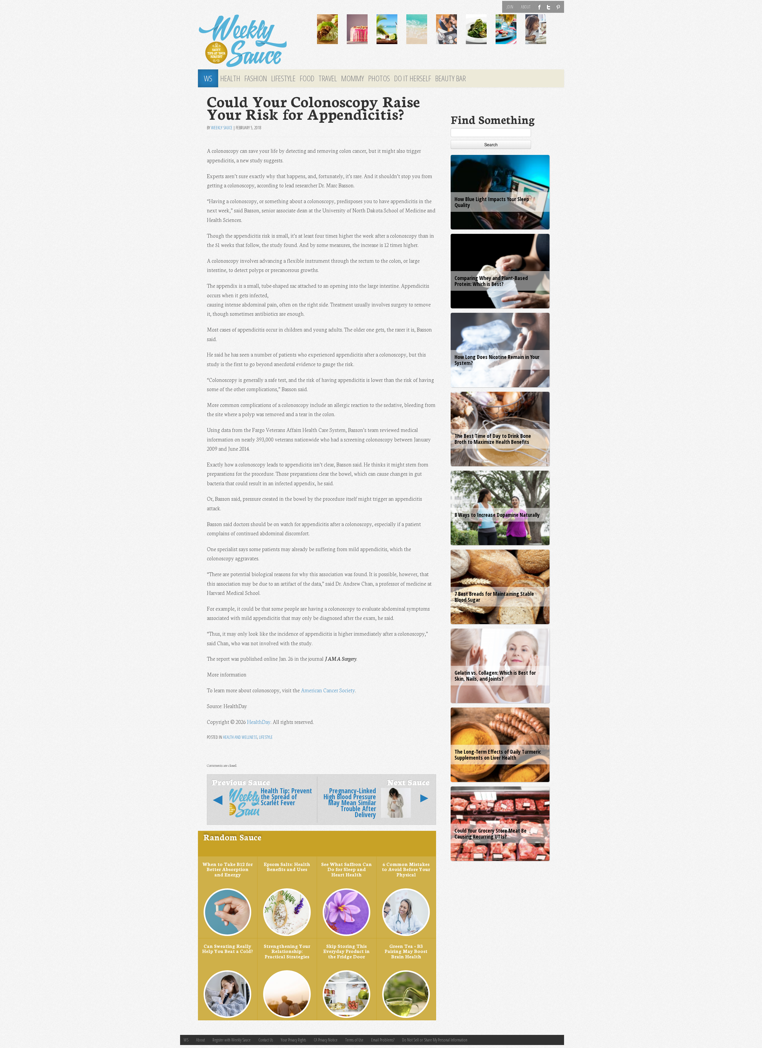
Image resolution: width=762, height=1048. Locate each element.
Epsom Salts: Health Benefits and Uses (287, 867)
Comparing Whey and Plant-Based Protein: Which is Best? (491, 280)
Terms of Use (354, 1040)
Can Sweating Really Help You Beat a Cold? (227, 948)
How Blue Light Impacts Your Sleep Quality (492, 202)
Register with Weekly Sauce (232, 1040)
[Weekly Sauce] (253, 41)
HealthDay (259, 721)
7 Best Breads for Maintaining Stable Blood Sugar (494, 596)
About (525, 7)
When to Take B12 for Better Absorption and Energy (227, 869)
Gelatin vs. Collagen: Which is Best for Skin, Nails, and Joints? (495, 675)
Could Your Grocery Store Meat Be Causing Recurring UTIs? (491, 833)
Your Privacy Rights (293, 1040)
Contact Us (265, 1040)
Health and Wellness (240, 737)
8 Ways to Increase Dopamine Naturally (497, 514)
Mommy (352, 78)
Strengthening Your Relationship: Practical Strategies (287, 951)
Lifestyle (283, 78)
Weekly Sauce (221, 127)
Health (230, 78)
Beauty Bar (450, 78)
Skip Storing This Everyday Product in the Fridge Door (346, 951)
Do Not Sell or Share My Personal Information (434, 1040)
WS (208, 78)
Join (510, 7)
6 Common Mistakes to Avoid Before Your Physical (406, 869)
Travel (327, 78)
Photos (379, 78)
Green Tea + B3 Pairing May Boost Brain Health (406, 951)
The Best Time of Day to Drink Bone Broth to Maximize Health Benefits (493, 438)
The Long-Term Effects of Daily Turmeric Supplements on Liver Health (498, 754)
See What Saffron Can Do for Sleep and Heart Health (346, 869)
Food (307, 78)
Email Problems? (382, 1040)
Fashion (255, 78)
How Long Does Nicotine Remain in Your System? (497, 359)
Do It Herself (412, 78)
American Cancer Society (328, 690)
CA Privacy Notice (326, 1040)
